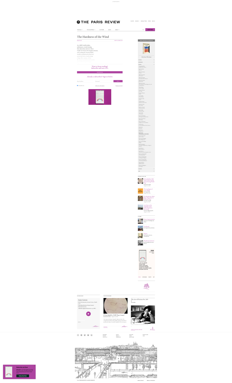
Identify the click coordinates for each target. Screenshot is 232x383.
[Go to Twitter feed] (85, 335)
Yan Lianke (133, 302)
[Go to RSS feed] (91, 335)
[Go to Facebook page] (81, 335)
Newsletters (144, 21)
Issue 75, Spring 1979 (118, 40)
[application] (88, 320)
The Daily (79, 29)
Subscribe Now (23, 376)
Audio (109, 29)
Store (149, 21)
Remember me (81, 85)
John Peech (79, 40)
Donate (137, 21)
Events (132, 21)
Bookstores (131, 337)
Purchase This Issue (146, 57)
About (117, 29)
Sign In (153, 21)
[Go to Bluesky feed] (88, 335)
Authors (102, 29)
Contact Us (105, 337)
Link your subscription (99, 85)
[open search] (143, 29)
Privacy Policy (141, 380)
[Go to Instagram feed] (78, 335)
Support (104, 335)
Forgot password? (119, 85)
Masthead (131, 334)
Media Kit (117, 335)
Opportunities (145, 334)
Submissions (118, 337)
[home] (98, 22)
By (131, 301)
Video (144, 335)
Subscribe (150, 29)
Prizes (130, 335)
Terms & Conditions (151, 380)
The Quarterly (90, 29)
